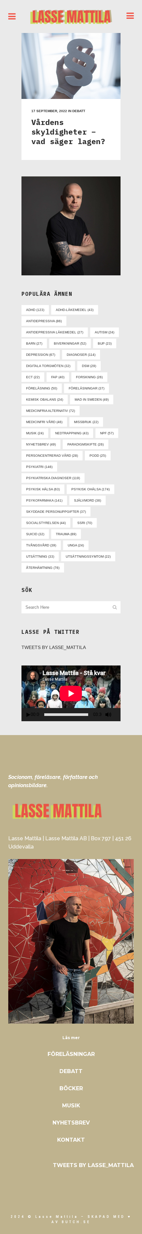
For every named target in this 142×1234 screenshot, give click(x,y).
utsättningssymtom (88, 556)
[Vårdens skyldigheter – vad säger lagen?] (71, 66)
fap (57, 377)
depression (40, 354)
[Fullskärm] (118, 715)
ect (33, 377)
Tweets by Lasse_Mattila (53, 647)
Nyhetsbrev (71, 1123)
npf (107, 433)
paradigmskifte (85, 444)
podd (97, 455)
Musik (71, 1105)
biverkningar (70, 343)
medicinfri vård (44, 422)
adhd (35, 310)
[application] (71, 693)
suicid (35, 534)
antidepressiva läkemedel (54, 332)
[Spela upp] (28, 715)
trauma (66, 534)
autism (104, 332)
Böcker (71, 1088)
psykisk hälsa (43, 489)
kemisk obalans (44, 399)
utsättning (40, 556)
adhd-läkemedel (74, 310)
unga (76, 545)
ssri (84, 523)
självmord (87, 500)
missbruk (86, 422)
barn (34, 343)
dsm (89, 366)
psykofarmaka (44, 500)
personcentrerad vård (52, 455)
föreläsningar (86, 388)
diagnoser (81, 354)
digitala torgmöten (48, 366)
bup (105, 343)
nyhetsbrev (41, 444)
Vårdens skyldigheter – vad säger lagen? (68, 131)
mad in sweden (92, 399)
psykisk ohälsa (90, 489)
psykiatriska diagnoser (53, 478)
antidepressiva (44, 321)
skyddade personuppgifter (56, 511)
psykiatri (39, 467)
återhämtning (42, 568)
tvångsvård (41, 545)
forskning (89, 377)
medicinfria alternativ (50, 411)
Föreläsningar (71, 1054)
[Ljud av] (108, 714)
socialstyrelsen (46, 523)
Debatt (78, 111)
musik (35, 433)
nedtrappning (72, 433)
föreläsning (41, 388)
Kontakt (71, 1140)
